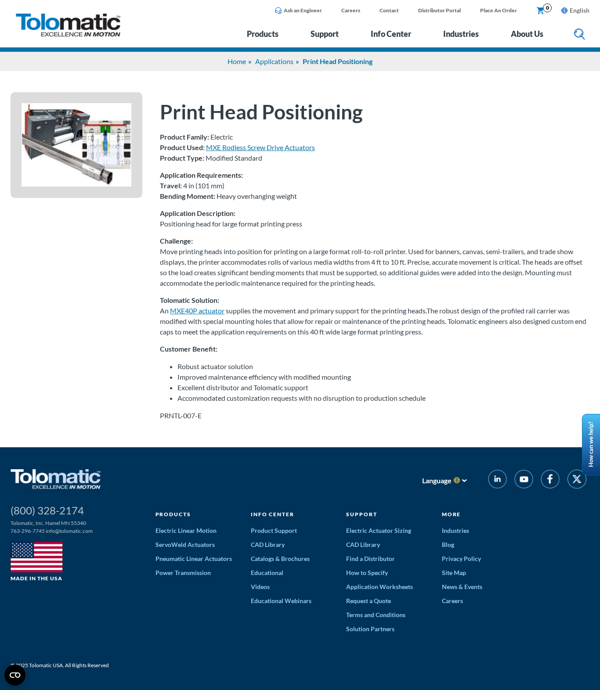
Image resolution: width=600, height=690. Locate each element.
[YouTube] (523, 480)
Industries (461, 34)
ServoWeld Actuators (185, 544)
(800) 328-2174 (47, 510)
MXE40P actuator (197, 310)
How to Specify (367, 572)
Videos (260, 586)
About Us (527, 34)
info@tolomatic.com (69, 531)
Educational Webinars (281, 600)
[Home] (68, 34)
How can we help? (590, 444)
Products (262, 34)
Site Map (454, 572)
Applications (274, 61)
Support (325, 34)
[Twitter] (576, 480)
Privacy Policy (461, 558)
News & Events (462, 586)
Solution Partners (370, 628)
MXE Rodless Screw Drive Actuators (260, 147)
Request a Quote (368, 600)
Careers (350, 10)
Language (437, 480)
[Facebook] (550, 480)
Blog (448, 544)
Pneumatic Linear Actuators (193, 558)
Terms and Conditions (375, 614)
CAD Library (268, 544)
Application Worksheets (379, 586)
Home (237, 61)
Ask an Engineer (303, 10)
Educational (267, 572)
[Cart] (540, 11)
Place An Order (498, 10)
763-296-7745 (28, 531)
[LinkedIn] (497, 480)
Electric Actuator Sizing (378, 530)
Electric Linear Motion (186, 530)
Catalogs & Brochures (280, 558)
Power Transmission (183, 572)
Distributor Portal (439, 10)
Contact (389, 10)
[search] (579, 35)
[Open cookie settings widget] (14, 675)
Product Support (274, 530)
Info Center (391, 34)
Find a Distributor (370, 558)
